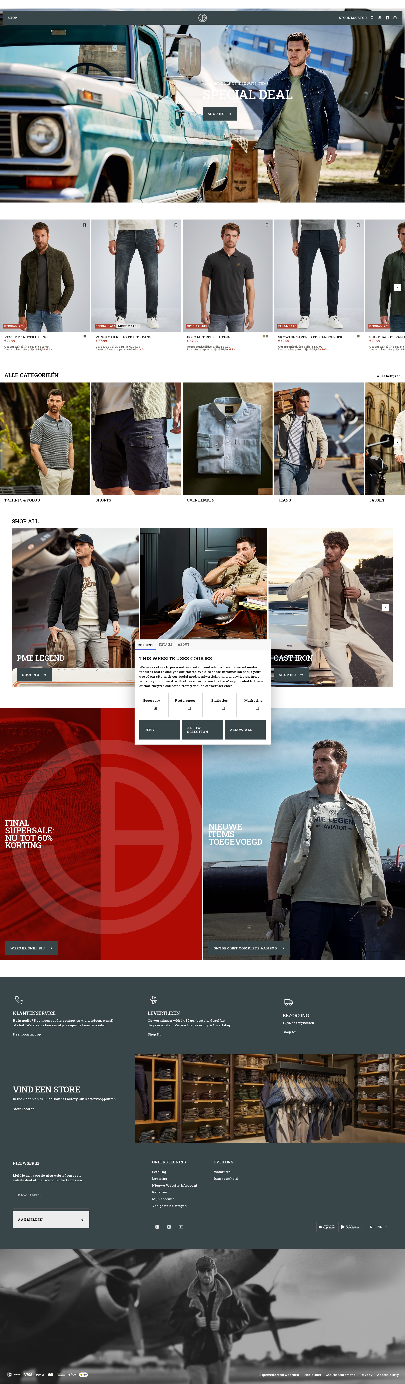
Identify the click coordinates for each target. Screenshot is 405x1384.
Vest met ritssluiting (26, 337)
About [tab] (183, 644)
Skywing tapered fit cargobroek (310, 337)
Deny (149, 730)
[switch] (185, 708)
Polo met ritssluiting (208, 337)
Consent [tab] (145, 645)
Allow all (241, 730)
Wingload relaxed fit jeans (123, 337)
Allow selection (198, 730)
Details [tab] (166, 644)
